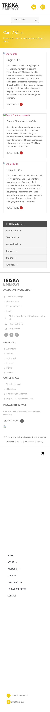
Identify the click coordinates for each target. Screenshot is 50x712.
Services (11, 576)
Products (16, 38)
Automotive (28, 38)
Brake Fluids (14, 170)
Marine (9, 258)
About (10, 562)
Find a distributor (16, 589)
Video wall (13, 582)
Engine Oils (13, 60)
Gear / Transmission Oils (21, 121)
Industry (10, 251)
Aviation (10, 265)
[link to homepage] (10, 7)
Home (6, 38)
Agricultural (12, 244)
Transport (11, 237)
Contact (11, 596)
